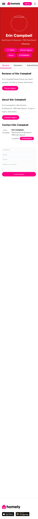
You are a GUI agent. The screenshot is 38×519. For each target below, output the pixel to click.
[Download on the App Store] (9, 514)
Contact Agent (10, 117)
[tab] (5, 65)
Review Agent (26, 50)
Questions (18, 65)
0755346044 (24, 55)
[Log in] (35, 3)
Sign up (27, 4)
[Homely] (19, 507)
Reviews (5, 65)
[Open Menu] (3, 3)
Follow (12, 50)
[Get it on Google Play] (22, 514)
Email (11, 55)
